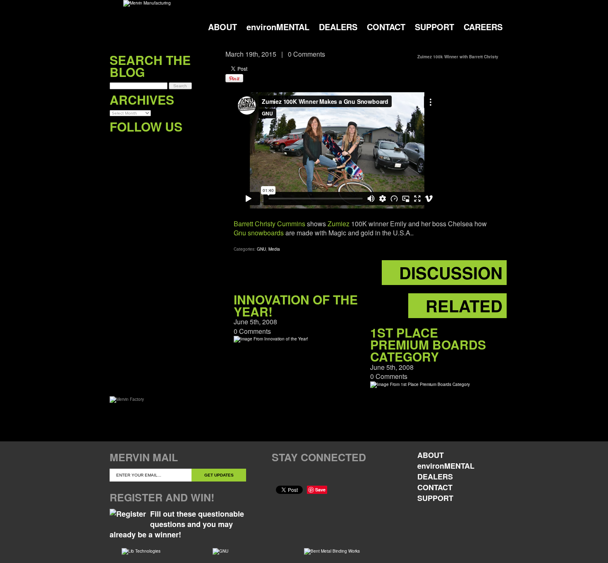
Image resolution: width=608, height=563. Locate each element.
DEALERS (338, 27)
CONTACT (386, 27)
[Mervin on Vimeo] (150, 143)
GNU (261, 249)
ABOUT (222, 27)
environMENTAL (278, 27)
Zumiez (338, 223)
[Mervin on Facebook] (116, 143)
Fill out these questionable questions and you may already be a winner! (177, 524)
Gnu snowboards (259, 232)
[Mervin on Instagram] (166, 143)
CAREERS (483, 27)
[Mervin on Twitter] (133, 143)
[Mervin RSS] (183, 143)
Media (274, 249)
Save (320, 489)
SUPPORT (434, 27)
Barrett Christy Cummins (269, 223)
